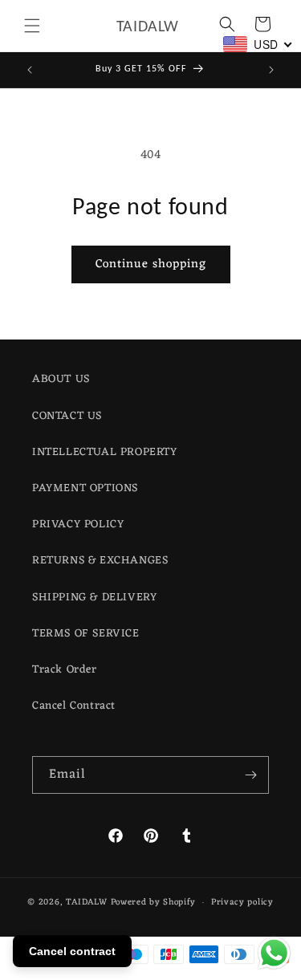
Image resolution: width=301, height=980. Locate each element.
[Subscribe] (250, 775)
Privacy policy (242, 902)
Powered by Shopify (154, 902)
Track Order (64, 670)
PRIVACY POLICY (78, 524)
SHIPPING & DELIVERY (94, 598)
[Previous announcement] (29, 69)
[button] (32, 25)
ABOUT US (61, 379)
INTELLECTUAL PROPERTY (104, 452)
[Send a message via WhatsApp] (274, 953)
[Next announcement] (271, 69)
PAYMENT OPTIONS (85, 488)
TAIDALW (87, 902)
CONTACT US (67, 416)
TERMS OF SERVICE (86, 634)
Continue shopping (151, 264)
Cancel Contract (74, 706)
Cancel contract (72, 951)
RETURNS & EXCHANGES (100, 561)
